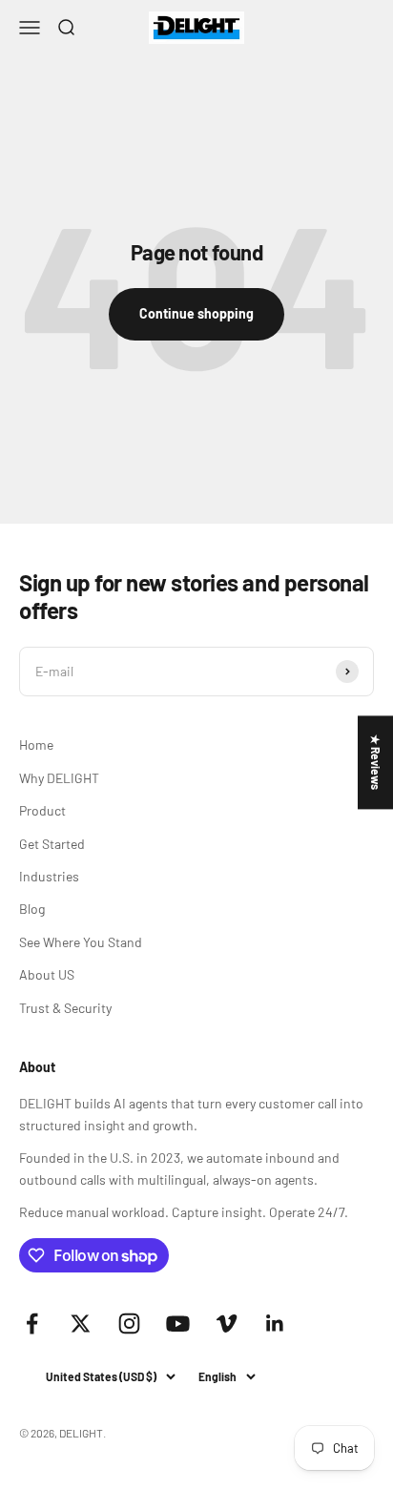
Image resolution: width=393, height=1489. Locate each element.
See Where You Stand (80, 942)
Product (42, 810)
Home (36, 744)
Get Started (52, 844)
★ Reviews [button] (376, 762)
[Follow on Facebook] (32, 1323)
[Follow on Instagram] (129, 1323)
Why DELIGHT (59, 778)
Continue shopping (196, 313)
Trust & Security (65, 1008)
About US (46, 974)
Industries (49, 876)
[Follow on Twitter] (80, 1323)
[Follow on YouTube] (178, 1323)
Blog (32, 908)
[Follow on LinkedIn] (275, 1323)
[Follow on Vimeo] (226, 1323)
